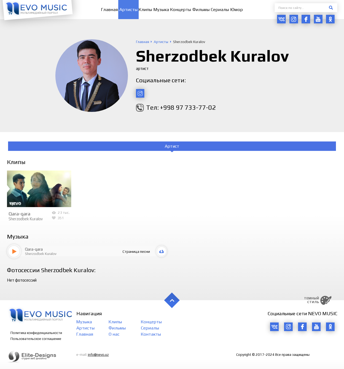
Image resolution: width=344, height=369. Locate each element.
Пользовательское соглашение (35, 339)
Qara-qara (19, 214)
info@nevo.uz (98, 355)
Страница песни (136, 251)
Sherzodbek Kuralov (26, 219)
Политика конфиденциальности (36, 333)
